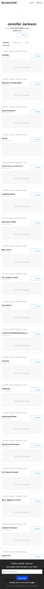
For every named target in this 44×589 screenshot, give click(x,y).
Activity (6, 42)
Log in (32, 2)
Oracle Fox (6, 555)
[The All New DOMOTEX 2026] (8, 149)
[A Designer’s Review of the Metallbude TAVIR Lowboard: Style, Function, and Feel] (35, 149)
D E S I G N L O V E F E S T (12, 166)
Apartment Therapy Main (12, 83)
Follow (23, 35)
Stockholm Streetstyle (10, 444)
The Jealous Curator (10, 277)
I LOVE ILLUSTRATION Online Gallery (17, 333)
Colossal (5, 361)
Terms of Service (32, 586)
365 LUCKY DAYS (16, 28)
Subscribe (22, 578)
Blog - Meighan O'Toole (11, 500)
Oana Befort (6, 305)
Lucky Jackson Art (21, 29)
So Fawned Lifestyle (10, 472)
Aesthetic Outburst (9, 528)
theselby (5, 55)
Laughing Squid (8, 194)
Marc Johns (6, 249)
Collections (17, 42)
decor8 (4, 138)
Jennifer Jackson (8, 51)
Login (32, 582)
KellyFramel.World (9, 416)
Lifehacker (6, 388)
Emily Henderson (8, 110)
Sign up (39, 2)
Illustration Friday (9, 222)
